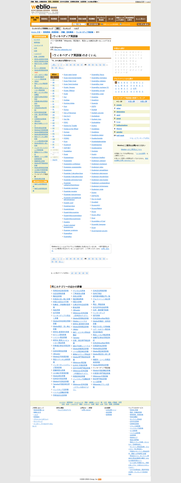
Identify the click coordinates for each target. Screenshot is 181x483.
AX (53, 142)
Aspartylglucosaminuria (72, 219)
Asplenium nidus (97, 167)
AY (53, 144)
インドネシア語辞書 (61, 390)
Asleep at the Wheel (71, 129)
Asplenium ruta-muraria (99, 180)
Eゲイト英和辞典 (59, 335)
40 (83, 273)
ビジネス (37, 39)
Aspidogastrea (96, 145)
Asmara (66, 132)
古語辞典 (83, 1)
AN (53, 115)
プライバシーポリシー (41, 419)
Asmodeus (67, 135)
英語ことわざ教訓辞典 (101, 335)
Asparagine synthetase (72, 164)
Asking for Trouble (70, 126)
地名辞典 (56, 310)
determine (120, 112)
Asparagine (68, 161)
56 (56, 68)
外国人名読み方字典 (61, 302)
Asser (93, 228)
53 (104, 64)
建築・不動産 (112, 402)
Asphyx (94, 126)
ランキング (67, 28)
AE (53, 91)
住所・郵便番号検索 (100, 310)
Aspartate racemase (71, 188)
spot (118, 115)
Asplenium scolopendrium (100, 183)
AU (53, 134)
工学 (35, 48)
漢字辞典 (96, 315)
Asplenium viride (97, 189)
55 (52, 68)
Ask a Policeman (70, 113)
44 (71, 64)
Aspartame (68, 170)
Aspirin (93, 154)
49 (89, 64)
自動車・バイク (94, 402)
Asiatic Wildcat (69, 91)
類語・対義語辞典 (41, 1)
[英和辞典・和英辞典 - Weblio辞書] (40, 8)
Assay (93, 212)
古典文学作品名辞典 (81, 305)
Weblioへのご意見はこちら (131, 149)
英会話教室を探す (130, 19)
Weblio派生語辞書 (100, 349)
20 (76, 273)
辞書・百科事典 (67, 32)
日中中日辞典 (64, 1)
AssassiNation (96, 208)
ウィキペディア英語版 (84, 32)
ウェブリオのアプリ (64, 410)
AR (53, 125)
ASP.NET (67, 148)
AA (53, 80)
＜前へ (54, 64)
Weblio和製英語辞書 (81, 349)
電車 (86, 402)
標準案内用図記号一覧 (101, 296)
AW (53, 139)
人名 (101, 404)
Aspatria (67, 222)
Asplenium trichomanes (99, 186)
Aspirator (94, 151)
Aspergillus (68, 237)
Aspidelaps (95, 129)
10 (72, 273)
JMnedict (56, 354)
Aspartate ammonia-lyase (73, 180)
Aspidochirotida (96, 138)
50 (93, 64)
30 (79, 273)
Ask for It (67, 116)
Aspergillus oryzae (98, 91)
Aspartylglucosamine (71, 212)
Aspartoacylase (69, 206)
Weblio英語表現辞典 (101, 351)
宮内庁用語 (97, 293)
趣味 (80, 404)
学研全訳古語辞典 (60, 395)
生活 (67, 404)
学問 (35, 51)
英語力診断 (82, 19)
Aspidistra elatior (97, 135)
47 (82, 64)
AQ (53, 123)
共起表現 (63, 19)
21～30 (143, 101)
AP (53, 120)
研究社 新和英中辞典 (81, 324)
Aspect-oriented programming (69, 226)
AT (53, 131)
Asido (66, 94)
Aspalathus (68, 151)
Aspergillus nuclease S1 (100, 87)
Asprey (94, 192)
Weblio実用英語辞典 (81, 327)
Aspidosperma (96, 148)
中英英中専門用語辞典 (101, 373)
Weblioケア (134, 437)
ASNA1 (66, 138)
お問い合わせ (86, 410)
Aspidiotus (95, 132)
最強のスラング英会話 (81, 354)
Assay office (95, 215)
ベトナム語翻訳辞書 (61, 392)
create (119, 105)
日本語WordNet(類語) (101, 318)
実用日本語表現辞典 (61, 291)
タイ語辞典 (133, 430)
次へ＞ (61, 68)
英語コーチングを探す (120, 19)
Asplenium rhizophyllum (99, 176)
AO (53, 117)
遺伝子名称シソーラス (81, 346)
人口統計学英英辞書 (61, 373)
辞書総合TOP (139, 2)
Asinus (66, 110)
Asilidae (66, 100)
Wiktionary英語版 (79, 362)
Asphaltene (95, 116)
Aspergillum (68, 233)
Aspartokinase (69, 209)
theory (119, 129)
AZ (53, 147)
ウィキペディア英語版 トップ (42, 28)
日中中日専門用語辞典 (81, 368)
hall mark (120, 135)
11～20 (131, 101)
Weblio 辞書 (35, 32)
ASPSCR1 (95, 196)
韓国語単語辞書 (79, 376)
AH (53, 99)
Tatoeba (76, 338)
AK (53, 107)
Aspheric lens (96, 119)
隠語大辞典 (77, 302)
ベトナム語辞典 (135, 433)
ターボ (110, 19)
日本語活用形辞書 (100, 291)
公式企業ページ (111, 410)
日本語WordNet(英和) (101, 343)
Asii (65, 97)
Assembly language (98, 224)
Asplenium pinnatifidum (99, 170)
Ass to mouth (96, 199)
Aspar (66, 154)
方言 (106, 404)
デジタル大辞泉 (79, 291)
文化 (63, 404)
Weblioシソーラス (80, 321)
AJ (53, 104)
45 (74, 64)
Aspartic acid (68, 203)
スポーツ (87, 404)
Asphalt (94, 110)
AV (53, 136)
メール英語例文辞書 (81, 351)
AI (53, 101)
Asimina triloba (69, 103)
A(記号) (54, 160)
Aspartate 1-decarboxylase (73, 173)
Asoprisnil (67, 145)
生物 (92, 404)
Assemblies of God (98, 221)
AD (53, 88)
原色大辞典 (77, 296)
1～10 (119, 101)
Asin (65, 106)
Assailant (94, 202)
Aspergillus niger (97, 84)
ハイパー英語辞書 (60, 337)
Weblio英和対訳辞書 (101, 365)
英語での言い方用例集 (101, 327)
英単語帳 (73, 19)
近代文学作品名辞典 (100, 307)
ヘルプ (148, 2)
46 (78, 64)
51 (96, 64)
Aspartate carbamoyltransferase (71, 184)
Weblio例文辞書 (59, 376)
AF (53, 93)
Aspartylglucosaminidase (73, 215)
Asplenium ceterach (98, 161)
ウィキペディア (99, 313)
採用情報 (109, 414)
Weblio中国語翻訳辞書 (101, 370)
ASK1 (66, 122)
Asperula (94, 103)
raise (118, 108)
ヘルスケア (37, 54)
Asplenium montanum (99, 164)
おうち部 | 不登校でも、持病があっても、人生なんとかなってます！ (138, 465)
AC (53, 85)
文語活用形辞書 (59, 293)
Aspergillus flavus (97, 75)
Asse (93, 218)
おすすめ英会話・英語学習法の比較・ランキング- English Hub (138, 472)
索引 (58, 28)
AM (53, 112)
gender (119, 132)
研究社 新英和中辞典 (61, 332)
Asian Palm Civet (70, 81)
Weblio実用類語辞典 (81, 318)
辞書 (32, 1)
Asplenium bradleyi (98, 157)
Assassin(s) (95, 205)
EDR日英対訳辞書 (60, 351)
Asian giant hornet (70, 75)
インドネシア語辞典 (136, 428)
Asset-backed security (99, 231)
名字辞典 (56, 313)
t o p (118, 122)
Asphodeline (95, 122)
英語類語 (54, 19)
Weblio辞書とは (39, 410)
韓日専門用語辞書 (100, 379)
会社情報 (109, 412)
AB (53, 82)
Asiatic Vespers (69, 87)
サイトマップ (38, 421)
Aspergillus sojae (97, 94)
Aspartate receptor (70, 191)
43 (67, 64)
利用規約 (37, 417)
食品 (97, 404)
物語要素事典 (78, 299)
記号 (134, 88)
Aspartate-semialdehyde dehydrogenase (72, 199)
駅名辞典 (76, 307)
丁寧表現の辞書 (79, 293)
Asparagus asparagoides (72, 167)
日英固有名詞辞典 (100, 346)
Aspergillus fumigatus (99, 78)
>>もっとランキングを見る (139, 138)
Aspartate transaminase (72, 194)
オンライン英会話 (101, 19)
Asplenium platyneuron (99, 173)
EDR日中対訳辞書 (60, 379)
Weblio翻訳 (134, 417)
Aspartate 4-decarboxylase (73, 176)
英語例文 (44, 19)
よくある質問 (140, 153)
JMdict (75, 329)
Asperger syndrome (71, 230)
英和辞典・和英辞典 (51, 32)
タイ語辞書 (97, 382)
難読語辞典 (57, 296)
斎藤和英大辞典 (59, 370)
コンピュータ (38, 45)
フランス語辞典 (135, 426)
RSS (99, 479)
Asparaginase (69, 157)
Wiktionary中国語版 (100, 376)
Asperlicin (95, 100)
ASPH (93, 106)
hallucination (122, 125)
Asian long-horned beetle (72, 78)
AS (53, 128)
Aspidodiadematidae (98, 141)
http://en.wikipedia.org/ (63, 50)
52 (100, 64)
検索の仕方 (37, 412)
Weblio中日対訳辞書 (61, 381)
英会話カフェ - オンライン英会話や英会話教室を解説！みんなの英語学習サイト (138, 458)
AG (53, 96)
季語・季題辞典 (99, 304)
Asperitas (94, 97)
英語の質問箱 (134, 440)
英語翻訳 (92, 19)
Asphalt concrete (97, 113)
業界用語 (37, 42)
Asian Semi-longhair (71, 84)
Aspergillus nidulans (98, 81)
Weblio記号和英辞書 (61, 357)
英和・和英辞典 (53, 1)
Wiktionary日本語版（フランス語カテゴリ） (81, 387)
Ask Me (66, 119)
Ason (65, 141)
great (118, 118)
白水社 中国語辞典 (80, 365)
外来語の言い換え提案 (61, 299)
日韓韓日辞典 (74, 1)
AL (53, 109)
